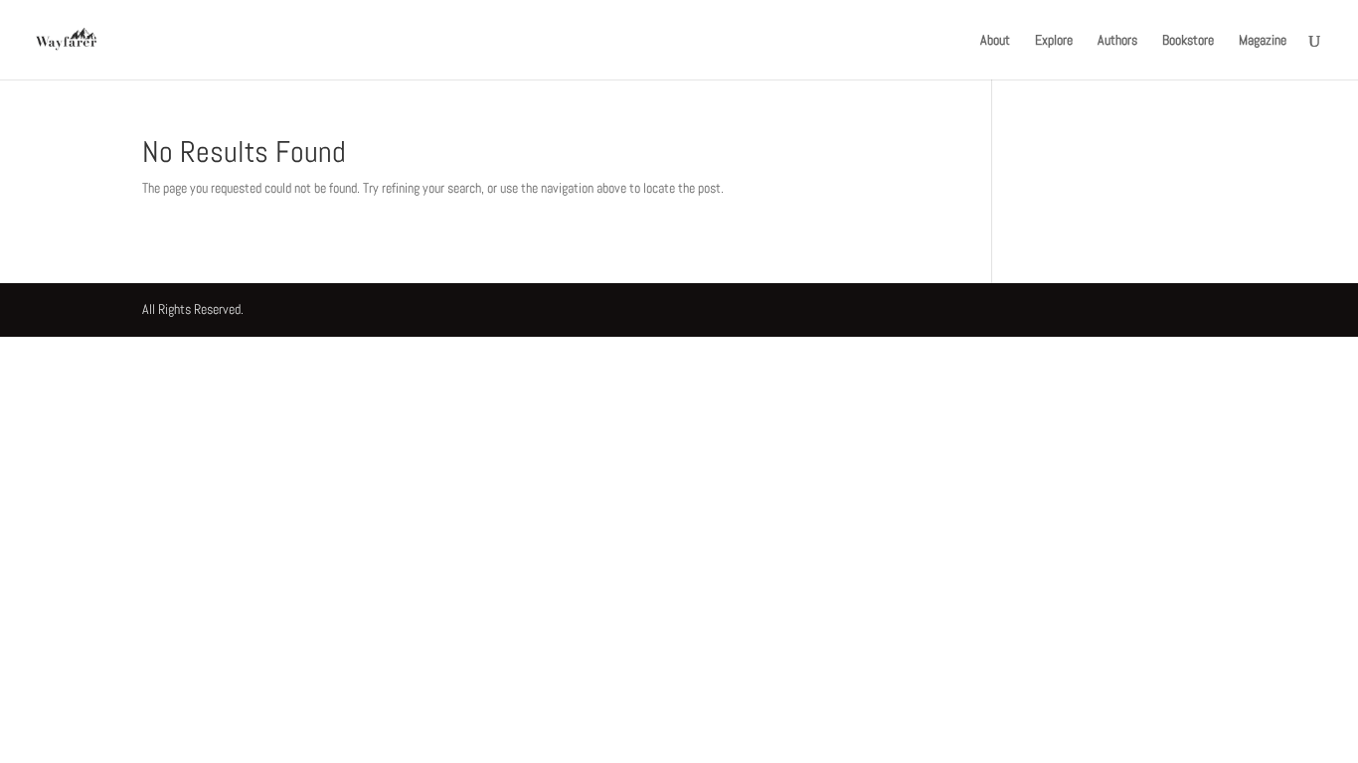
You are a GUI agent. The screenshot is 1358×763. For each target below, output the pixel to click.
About (995, 41)
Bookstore (1188, 41)
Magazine (1262, 41)
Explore (1054, 41)
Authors (1117, 41)
